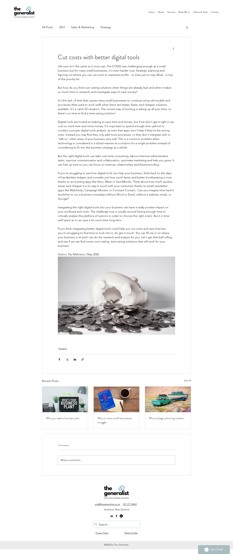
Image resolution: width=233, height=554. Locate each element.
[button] (186, 27)
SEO (62, 27)
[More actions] (173, 48)
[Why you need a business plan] (65, 399)
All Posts (47, 27)
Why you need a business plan (62, 418)
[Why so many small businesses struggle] (116, 399)
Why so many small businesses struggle (114, 420)
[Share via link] (82, 359)
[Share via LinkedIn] (74, 359)
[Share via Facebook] (59, 359)
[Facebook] (116, 516)
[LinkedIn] (111, 516)
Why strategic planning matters (166, 418)
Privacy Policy (102, 533)
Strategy (105, 27)
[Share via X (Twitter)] (67, 359)
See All (187, 380)
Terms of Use (131, 532)
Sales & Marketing (82, 27)
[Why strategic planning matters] (168, 399)
